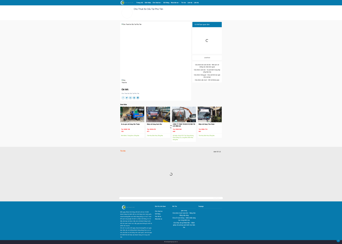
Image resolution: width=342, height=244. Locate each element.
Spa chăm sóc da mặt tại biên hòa (184, 223)
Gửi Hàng (166, 2)
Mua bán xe (174, 2)
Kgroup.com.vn (174, 241)
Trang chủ (139, 2)
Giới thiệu (148, 2)
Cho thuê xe (156, 2)
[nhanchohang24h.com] (127, 2)
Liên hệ (190, 2)
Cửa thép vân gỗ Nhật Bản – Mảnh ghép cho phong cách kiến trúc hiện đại (184, 216)
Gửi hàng (157, 214)
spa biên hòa (184, 221)
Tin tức (183, 2)
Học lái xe (158, 216)
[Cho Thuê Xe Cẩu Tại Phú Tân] (125, 81)
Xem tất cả (217, 151)
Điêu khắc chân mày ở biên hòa (184, 226)
